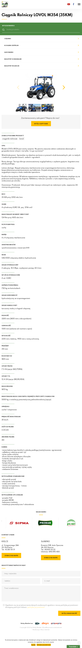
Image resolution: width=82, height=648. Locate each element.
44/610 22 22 (49, 550)
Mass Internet (44, 629)
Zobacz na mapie (11, 555)
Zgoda (33, 645)
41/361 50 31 (10, 550)
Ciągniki (7, 38)
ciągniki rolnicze (9, 139)
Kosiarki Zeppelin (11, 45)
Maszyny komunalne (13, 59)
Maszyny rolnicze (11, 66)
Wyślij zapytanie (41, 123)
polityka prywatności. (36, 607)
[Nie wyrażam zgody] (79, 643)
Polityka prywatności (44, 645)
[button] (64, 87)
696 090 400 (54, 552)
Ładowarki (8, 52)
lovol (21, 139)
